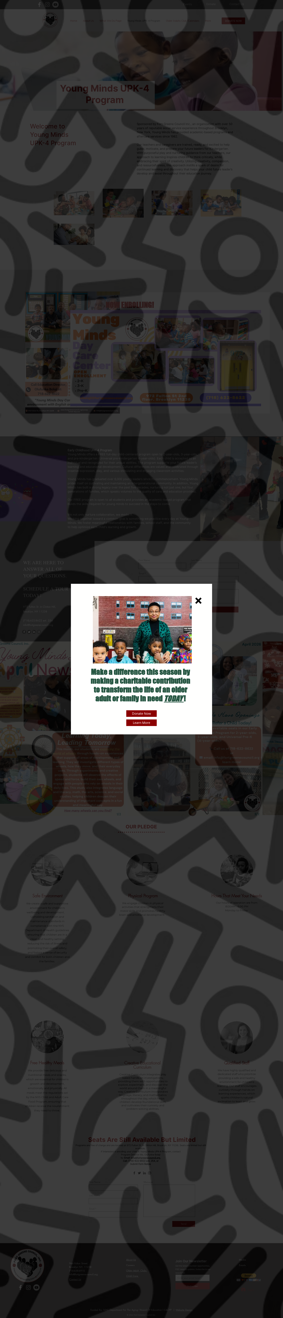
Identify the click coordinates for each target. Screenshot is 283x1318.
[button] (198, 600)
